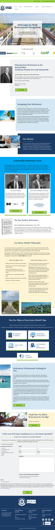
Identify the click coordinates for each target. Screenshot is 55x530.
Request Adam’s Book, (29, 476)
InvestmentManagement (40, 335)
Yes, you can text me (5, 481)
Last (38, 450)
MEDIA (37, 6)
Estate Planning (28, 356)
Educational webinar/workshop (7, 452)
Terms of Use (33, 528)
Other (3, 455)
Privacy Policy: (47, 486)
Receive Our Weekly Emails (25, 477)
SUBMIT (27, 492)
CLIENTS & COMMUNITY (46, 6)
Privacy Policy (27, 528)
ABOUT (20, 6)
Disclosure (21, 528)
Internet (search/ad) (5, 449)
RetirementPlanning (17, 335)
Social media (4, 451)
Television (3, 448)
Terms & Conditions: (5, 488)
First (20, 450)
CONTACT (16, 9)
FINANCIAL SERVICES (28, 6)
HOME (16, 6)
